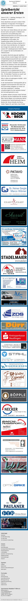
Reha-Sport (3, 569)
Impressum (3, 583)
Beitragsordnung (5, 579)
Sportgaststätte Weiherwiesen (8, 549)
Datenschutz (4, 584)
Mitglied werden (5, 555)
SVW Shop (4, 538)
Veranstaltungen (5, 557)
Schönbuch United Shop (7, 540)
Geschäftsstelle (4, 547)
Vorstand (3, 545)
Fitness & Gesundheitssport (7, 567)
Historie (3, 558)
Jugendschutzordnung (6, 581)
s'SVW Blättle (4, 552)
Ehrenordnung (4, 576)
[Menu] (26, 2)
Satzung (3, 575)
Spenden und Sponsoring (7, 553)
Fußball (2, 564)
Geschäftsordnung (5, 578)
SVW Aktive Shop (6, 536)
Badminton (3, 566)
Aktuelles (3, 535)
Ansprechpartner (5, 550)
